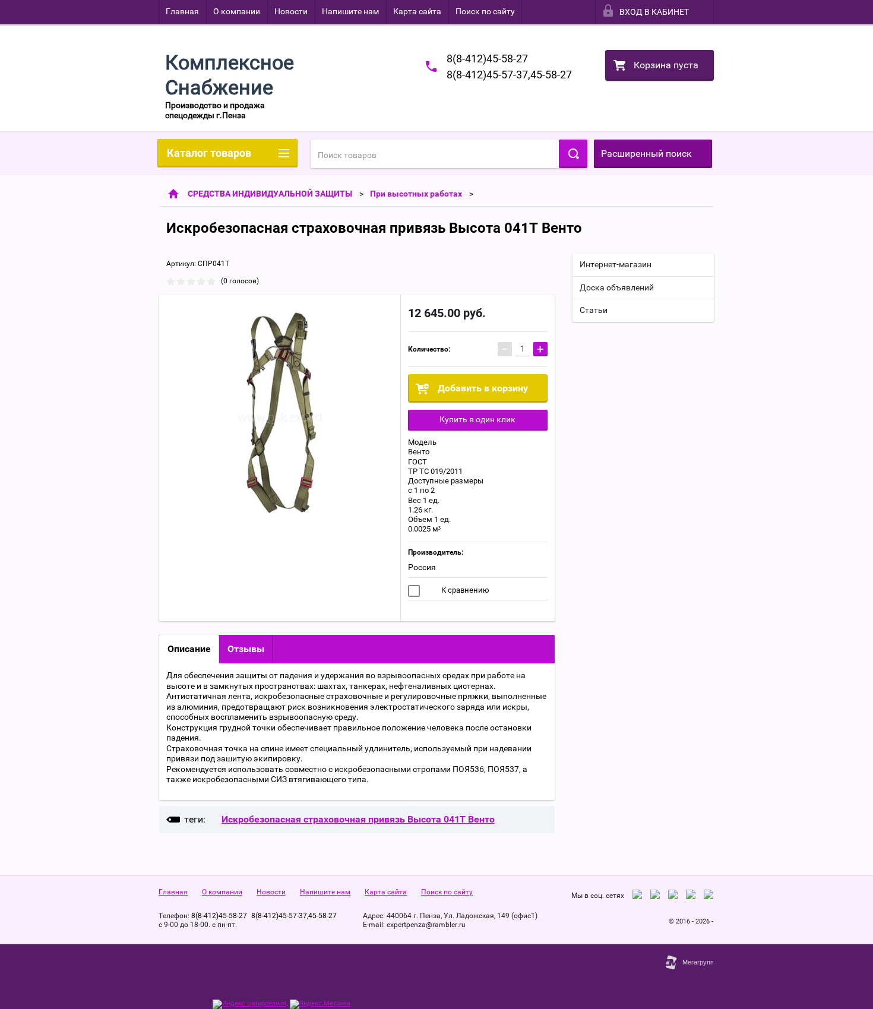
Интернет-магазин (615, 264)
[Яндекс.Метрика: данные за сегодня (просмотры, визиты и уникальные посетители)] (320, 1004)
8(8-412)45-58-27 (487, 58)
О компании (236, 11)
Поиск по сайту (485, 11)
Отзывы (245, 648)
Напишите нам (350, 11)
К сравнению (464, 590)
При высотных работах (416, 193)
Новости (291, 11)
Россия (422, 567)
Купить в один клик (477, 419)
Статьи (594, 310)
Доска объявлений (617, 287)
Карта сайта (417, 11)
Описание (189, 648)
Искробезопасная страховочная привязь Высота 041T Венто (358, 819)
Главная (182, 11)
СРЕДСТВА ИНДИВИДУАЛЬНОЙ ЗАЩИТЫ (270, 193)
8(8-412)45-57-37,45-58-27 (509, 74)
